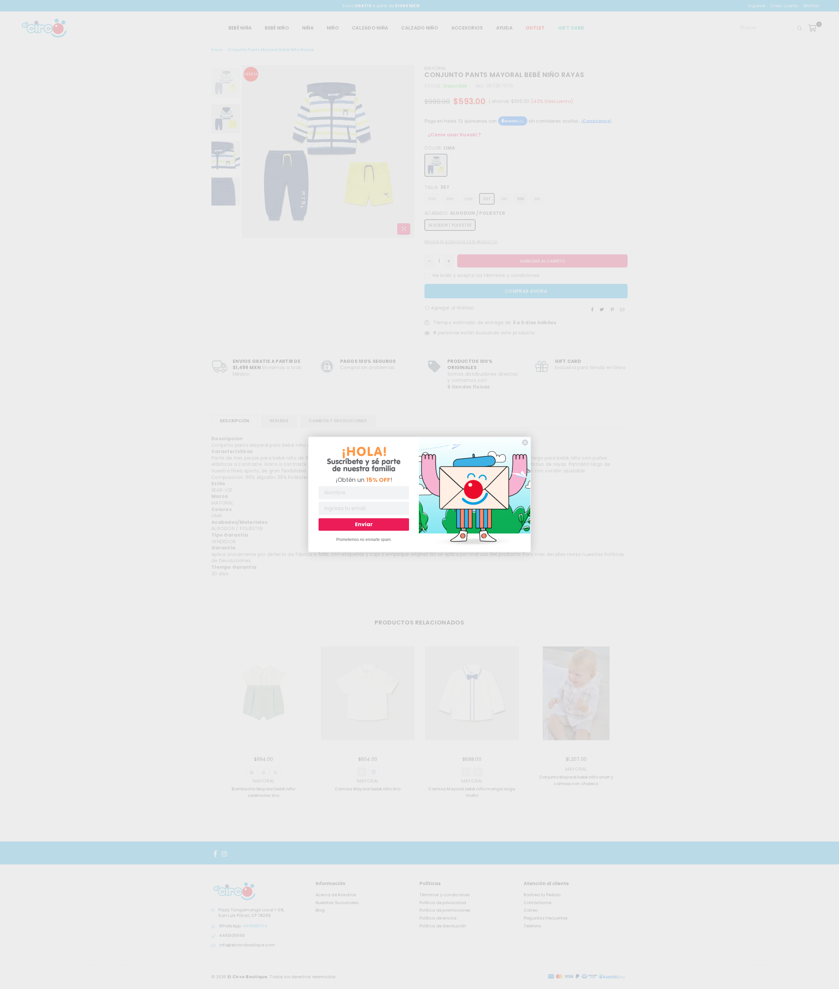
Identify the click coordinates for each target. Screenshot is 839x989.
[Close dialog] (525, 442)
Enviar (364, 524)
